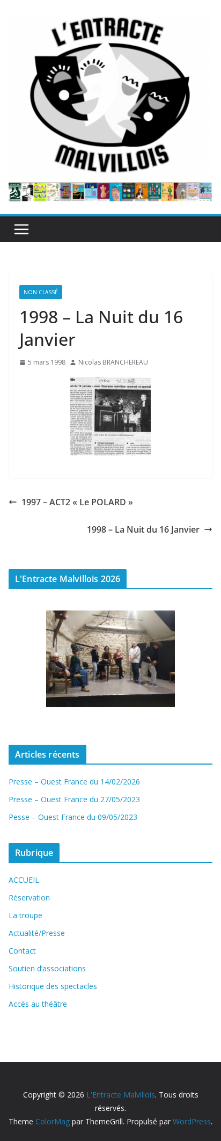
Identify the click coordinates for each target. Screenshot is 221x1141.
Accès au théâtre (38, 1004)
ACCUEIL (24, 880)
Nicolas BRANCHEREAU (113, 362)
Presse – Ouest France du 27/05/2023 (74, 799)
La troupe (25, 915)
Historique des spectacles (53, 986)
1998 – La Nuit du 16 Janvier (143, 529)
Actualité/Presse (37, 933)
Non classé (41, 292)
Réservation (29, 897)
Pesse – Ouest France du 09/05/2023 (73, 817)
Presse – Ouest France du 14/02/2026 (74, 781)
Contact (22, 951)
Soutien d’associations (47, 968)
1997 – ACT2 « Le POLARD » (77, 502)
